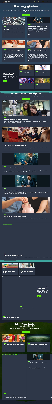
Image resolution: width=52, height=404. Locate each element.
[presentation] (13, 21)
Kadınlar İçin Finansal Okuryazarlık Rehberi (11, 317)
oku (4, 36)
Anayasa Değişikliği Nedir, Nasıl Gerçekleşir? (38, 26)
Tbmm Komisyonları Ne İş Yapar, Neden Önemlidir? (15, 145)
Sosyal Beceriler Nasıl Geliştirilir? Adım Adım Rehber (13, 395)
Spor (47, 1)
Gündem (31, 1)
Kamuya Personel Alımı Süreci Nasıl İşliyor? (13, 255)
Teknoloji (35, 1)
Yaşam (39, 1)
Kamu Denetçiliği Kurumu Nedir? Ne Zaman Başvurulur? (16, 119)
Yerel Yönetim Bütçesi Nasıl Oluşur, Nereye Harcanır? (15, 216)
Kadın (43, 1)
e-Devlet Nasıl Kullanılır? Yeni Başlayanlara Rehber (15, 167)
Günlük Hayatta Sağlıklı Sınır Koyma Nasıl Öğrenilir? (37, 344)
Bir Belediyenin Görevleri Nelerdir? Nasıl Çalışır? (14, 190)
